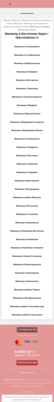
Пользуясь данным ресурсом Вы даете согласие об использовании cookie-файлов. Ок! (27, 398)
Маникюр (16, 20)
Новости (8, 379)
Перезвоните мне (27, 363)
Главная (6, 20)
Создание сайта (27, 372)
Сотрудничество (27, 330)
